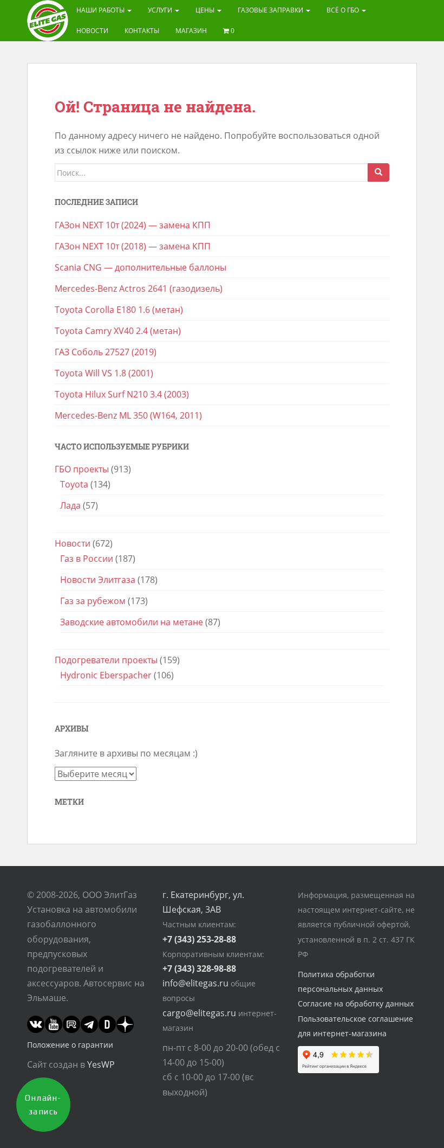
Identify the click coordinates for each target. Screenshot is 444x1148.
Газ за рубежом (93, 601)
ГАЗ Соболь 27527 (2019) (105, 352)
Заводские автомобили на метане (131, 622)
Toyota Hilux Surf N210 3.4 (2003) (122, 394)
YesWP (101, 1064)
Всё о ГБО (344, 10)
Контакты (142, 30)
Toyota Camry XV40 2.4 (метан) (118, 331)
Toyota (74, 484)
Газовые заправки (271, 10)
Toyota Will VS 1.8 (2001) (104, 373)
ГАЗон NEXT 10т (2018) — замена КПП (133, 246)
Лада (70, 505)
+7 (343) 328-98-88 (199, 968)
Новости (92, 30)
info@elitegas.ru (195, 983)
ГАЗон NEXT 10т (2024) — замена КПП (133, 225)
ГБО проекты (82, 469)
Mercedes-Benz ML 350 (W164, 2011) (128, 415)
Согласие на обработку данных (356, 1003)
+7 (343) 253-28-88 (199, 939)
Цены (205, 10)
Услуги (161, 10)
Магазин (191, 30)
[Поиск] (378, 172)
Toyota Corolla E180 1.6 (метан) (119, 310)
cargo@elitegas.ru (199, 1013)
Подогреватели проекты (106, 660)
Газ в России (86, 559)
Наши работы (101, 10)
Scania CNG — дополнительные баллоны (140, 267)
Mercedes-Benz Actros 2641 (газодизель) (139, 288)
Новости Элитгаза (97, 580)
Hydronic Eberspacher (106, 675)
